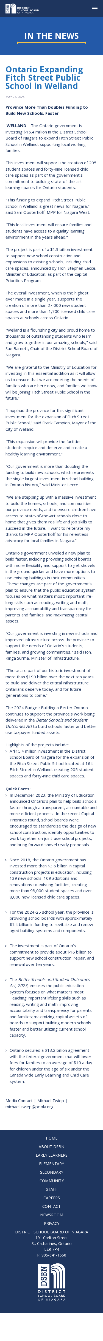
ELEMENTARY (51, 1163)
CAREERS (51, 1197)
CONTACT (51, 1206)
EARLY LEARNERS (52, 1155)
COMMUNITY (52, 1180)
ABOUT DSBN (51, 1146)
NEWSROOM (51, 1214)
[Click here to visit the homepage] (24, 8)
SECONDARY (51, 1172)
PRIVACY (51, 1223)
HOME (51, 1138)
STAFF (51, 1189)
